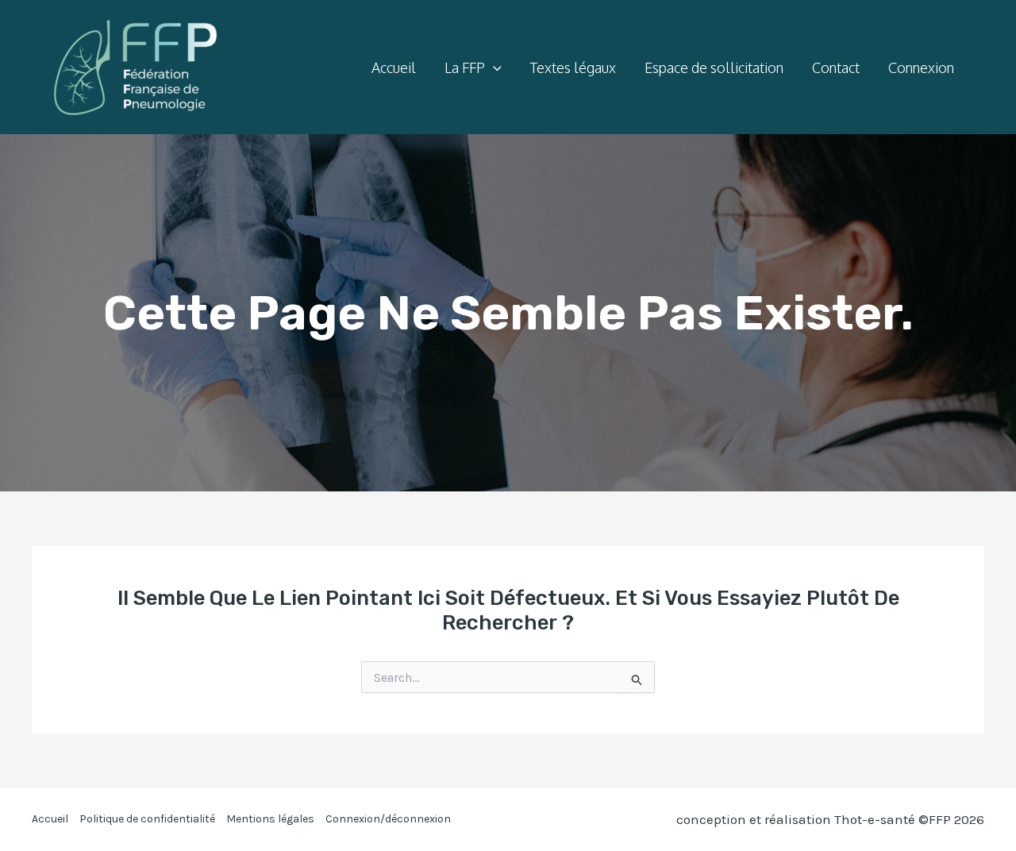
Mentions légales (270, 819)
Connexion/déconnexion (388, 819)
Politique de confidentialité (147, 819)
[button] (493, 67)
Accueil (50, 819)
